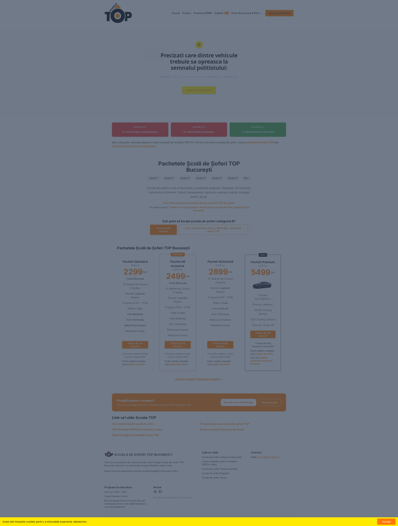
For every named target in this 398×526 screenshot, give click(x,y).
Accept (386, 521)
